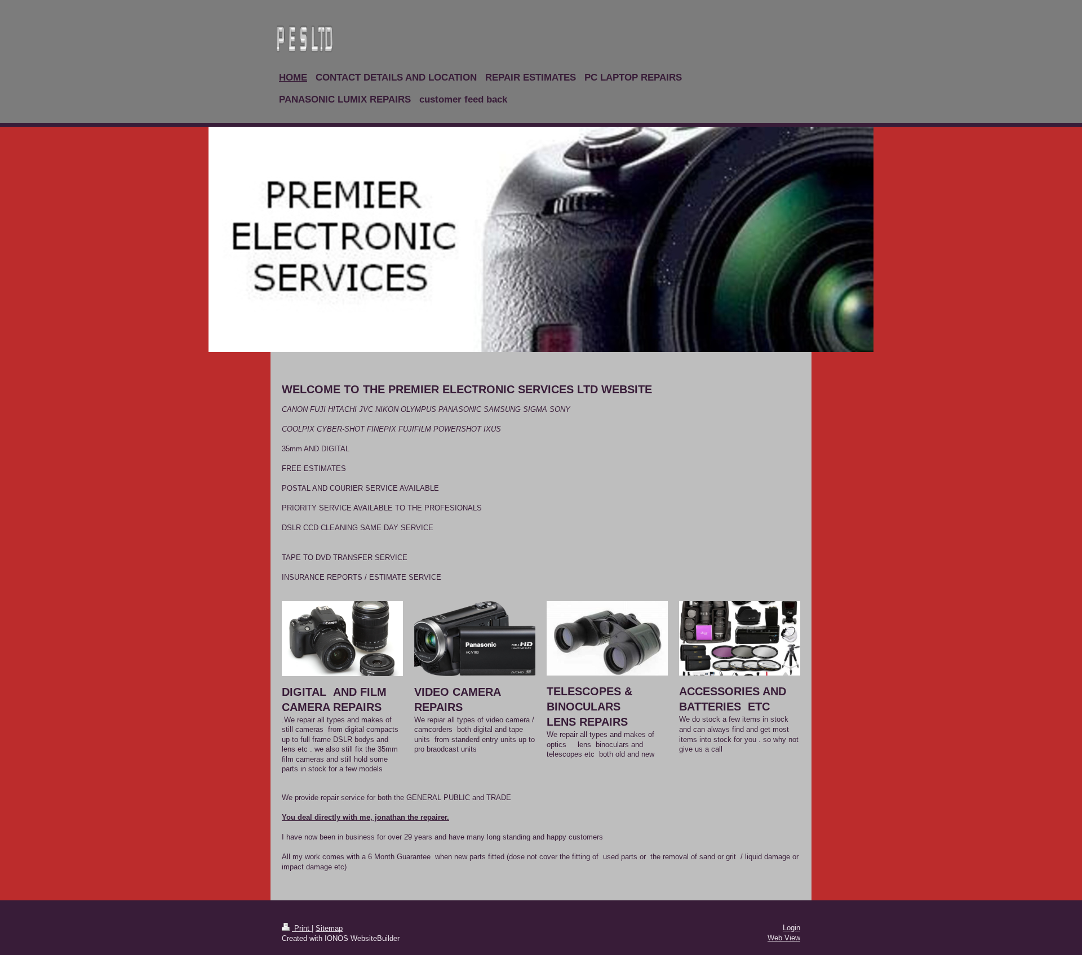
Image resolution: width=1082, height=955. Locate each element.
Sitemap (329, 928)
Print (302, 928)
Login (791, 927)
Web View (784, 938)
